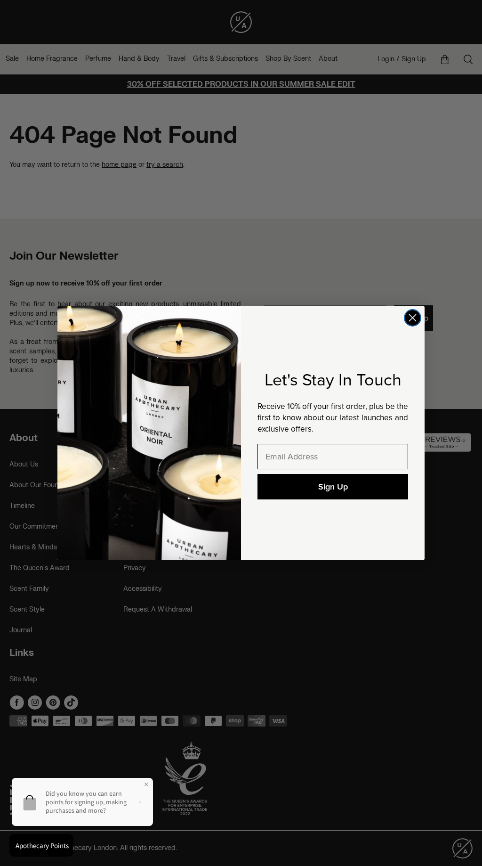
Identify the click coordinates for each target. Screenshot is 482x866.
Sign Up (333, 486)
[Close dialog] (412, 318)
